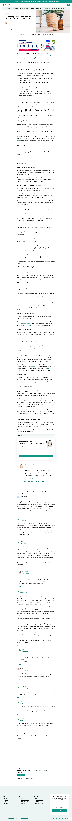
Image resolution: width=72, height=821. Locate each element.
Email (18, 762)
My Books (23, 803)
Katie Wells (26, 467)
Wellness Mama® (11, 818)
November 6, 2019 (24, 670)
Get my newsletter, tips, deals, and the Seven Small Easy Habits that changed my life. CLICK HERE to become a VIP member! (36, 1)
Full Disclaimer (26, 789)
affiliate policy (10, 29)
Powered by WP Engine (24, 818)
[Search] (68, 5)
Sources (20, 435)
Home (6, 798)
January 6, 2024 (23, 520)
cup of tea (27, 381)
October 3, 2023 (23, 543)
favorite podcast (26, 323)
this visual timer (50, 279)
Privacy (37, 798)
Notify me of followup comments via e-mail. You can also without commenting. (33, 771)
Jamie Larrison (25, 571)
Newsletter (23, 798)
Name (18, 756)
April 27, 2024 (25, 651)
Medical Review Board (25, 801)
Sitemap (22, 805)
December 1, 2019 (24, 592)
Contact (22, 806)
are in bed (28, 181)
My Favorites (7, 805)
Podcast (6, 803)
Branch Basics (20, 302)
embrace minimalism (32, 366)
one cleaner (23, 304)
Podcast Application (25, 800)
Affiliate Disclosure (36, 789)
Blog (25, 34)
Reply (18, 514)
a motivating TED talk (30, 325)
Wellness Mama (21, 34)
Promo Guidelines (39, 805)
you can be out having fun (31, 58)
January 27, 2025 (23, 498)
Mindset (28, 34)
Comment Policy (43, 789)
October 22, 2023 (25, 573)
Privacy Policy (31, 789)
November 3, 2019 (24, 688)
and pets (30, 91)
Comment (19, 738)
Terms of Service (21, 789)
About (6, 800)
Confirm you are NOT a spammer (25, 778)
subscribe (44, 770)
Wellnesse (27, 468)
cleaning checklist (26, 213)
